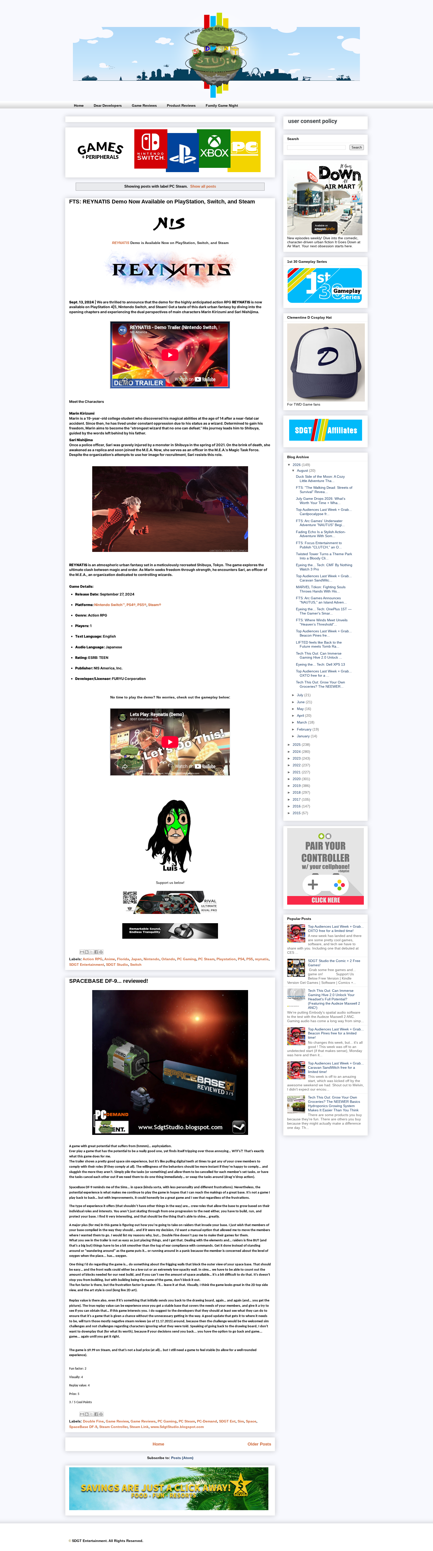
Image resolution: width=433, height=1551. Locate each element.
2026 (297, 465)
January (304, 736)
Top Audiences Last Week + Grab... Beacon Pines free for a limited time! (336, 1033)
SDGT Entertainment (86, 965)
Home (79, 105)
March (302, 722)
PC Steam (206, 959)
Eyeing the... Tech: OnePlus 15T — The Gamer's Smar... (324, 611)
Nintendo (151, 959)
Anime (109, 959)
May (301, 709)
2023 (297, 758)
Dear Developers (108, 105)
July (300, 695)
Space (251, 1421)
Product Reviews (181, 105)
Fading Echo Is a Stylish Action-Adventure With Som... (321, 534)
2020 (297, 779)
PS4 (241, 959)
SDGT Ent (227, 1421)
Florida (123, 959)
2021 (297, 772)
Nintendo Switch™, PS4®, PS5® (120, 605)
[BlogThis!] (86, 952)
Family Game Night (222, 105)
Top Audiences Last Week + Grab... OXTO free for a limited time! (336, 928)
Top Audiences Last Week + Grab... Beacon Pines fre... (324, 633)
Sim (241, 1421)
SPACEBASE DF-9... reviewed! (108, 981)
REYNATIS (120, 243)
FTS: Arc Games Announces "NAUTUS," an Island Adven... (321, 600)
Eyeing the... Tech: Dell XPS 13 (320, 664)
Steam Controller (113, 1427)
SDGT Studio (117, 965)
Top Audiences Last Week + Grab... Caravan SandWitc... (324, 578)
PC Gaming (186, 959)
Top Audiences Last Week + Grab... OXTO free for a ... (324, 673)
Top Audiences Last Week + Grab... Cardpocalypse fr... (324, 512)
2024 (297, 752)
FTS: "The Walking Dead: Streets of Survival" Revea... (324, 490)
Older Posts (259, 1444)
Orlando (168, 959)
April (301, 715)
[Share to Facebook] (96, 952)
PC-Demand (207, 1421)
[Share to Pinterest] (100, 952)
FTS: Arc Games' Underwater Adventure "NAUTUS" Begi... (320, 523)
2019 (297, 786)
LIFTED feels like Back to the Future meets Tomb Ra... (319, 644)
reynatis (262, 959)
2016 (297, 806)
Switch (136, 965)
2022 (297, 765)
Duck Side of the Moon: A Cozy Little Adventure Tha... (320, 478)
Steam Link (139, 1427)
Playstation (226, 959)
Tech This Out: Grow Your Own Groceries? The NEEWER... (320, 684)
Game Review (117, 1421)
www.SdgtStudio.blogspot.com (177, 1427)
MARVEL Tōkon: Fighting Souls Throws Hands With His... (321, 589)
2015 (297, 813)
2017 (297, 799)
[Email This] (81, 952)
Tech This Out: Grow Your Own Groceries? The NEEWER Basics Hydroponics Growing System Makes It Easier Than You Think (334, 1103)
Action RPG (92, 959)
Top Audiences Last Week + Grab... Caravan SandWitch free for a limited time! (336, 1067)
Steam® (154, 605)
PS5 (249, 959)
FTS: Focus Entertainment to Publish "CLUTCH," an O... (319, 545)
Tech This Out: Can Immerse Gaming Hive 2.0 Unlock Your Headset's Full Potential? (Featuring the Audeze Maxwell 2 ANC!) (334, 999)
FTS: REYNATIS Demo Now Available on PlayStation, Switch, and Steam (162, 201)
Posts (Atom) (182, 1458)
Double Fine (93, 1421)
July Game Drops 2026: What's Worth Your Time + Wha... (320, 501)
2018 (297, 792)
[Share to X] (91, 952)
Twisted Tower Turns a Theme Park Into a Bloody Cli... (324, 556)
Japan (136, 959)
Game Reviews (144, 105)
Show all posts (203, 186)
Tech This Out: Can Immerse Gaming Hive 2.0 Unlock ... (319, 655)
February (304, 729)
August (303, 470)
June (301, 702)
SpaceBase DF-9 (83, 1427)
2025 (297, 745)
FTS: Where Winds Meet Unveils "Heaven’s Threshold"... (322, 622)
